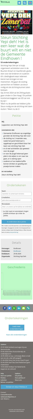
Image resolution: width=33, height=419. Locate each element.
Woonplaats (6, 204)
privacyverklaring (13, 232)
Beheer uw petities (7, 382)
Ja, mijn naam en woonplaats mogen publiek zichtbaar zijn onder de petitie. (15, 213)
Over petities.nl (20, 378)
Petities (3, 378)
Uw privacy (18, 376)
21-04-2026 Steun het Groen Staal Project (15, 360)
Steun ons (18, 380)
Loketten (4, 380)
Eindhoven (17, 251)
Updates (17, 373)
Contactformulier (6, 394)
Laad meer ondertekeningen (16, 327)
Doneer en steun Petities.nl (16, 387)
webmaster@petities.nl (8, 397)
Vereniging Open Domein (16, 411)
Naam (4, 191)
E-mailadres (6, 197)
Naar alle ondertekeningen (16, 335)
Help (2, 373)
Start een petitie (6, 376)
